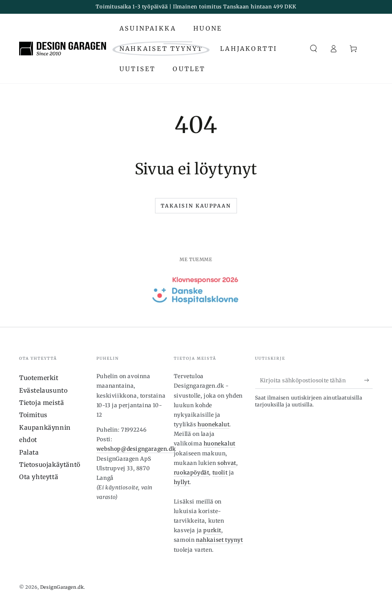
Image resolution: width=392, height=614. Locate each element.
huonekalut (213, 424)
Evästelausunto (43, 390)
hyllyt (182, 482)
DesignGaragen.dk (62, 587)
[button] (313, 48)
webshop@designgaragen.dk (136, 448)
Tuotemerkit (39, 378)
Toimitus (33, 415)
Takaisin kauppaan (196, 206)
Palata (29, 452)
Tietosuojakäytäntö (49, 464)
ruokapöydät (191, 472)
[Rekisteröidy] (368, 380)
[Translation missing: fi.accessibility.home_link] (62, 48)
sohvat (226, 463)
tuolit (220, 472)
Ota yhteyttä (38, 477)
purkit (212, 530)
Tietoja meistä (41, 402)
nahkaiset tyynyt (219, 539)
